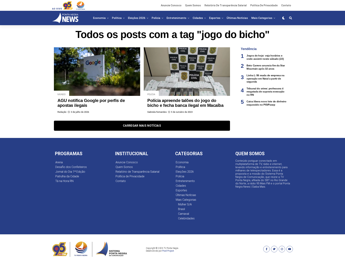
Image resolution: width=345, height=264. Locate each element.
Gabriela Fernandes (157, 112)
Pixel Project (168, 251)
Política (117, 18)
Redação (62, 112)
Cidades (198, 18)
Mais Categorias (261, 18)
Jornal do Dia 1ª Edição (70, 171)
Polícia (156, 18)
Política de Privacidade (264, 5)
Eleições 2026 (136, 18)
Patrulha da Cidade (67, 176)
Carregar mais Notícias (142, 125)
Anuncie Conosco (171, 5)
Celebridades (186, 218)
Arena (59, 162)
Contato (286, 5)
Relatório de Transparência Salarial (225, 5)
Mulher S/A (185, 204)
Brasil (181, 209)
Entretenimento (176, 18)
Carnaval (183, 213)
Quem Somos (193, 5)
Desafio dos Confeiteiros (71, 167)
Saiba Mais (258, 186)
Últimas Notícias (237, 18)
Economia (99, 18)
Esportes (214, 18)
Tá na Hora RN (64, 181)
